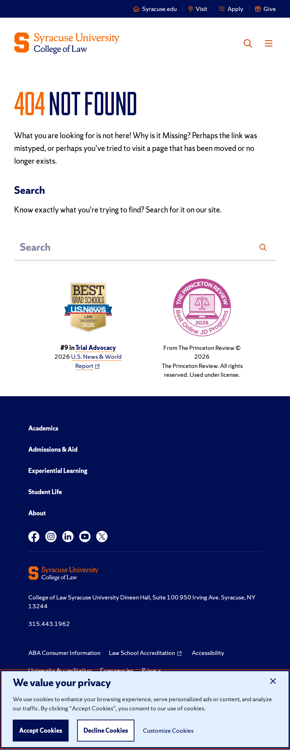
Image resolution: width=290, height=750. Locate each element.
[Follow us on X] (102, 537)
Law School (142, 653)
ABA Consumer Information (64, 653)
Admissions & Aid (52, 449)
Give (269, 9)
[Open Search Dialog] (248, 43)
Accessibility (208, 653)
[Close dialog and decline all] (273, 681)
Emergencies (116, 670)
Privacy (151, 670)
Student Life (45, 492)
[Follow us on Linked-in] (68, 537)
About (37, 513)
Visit (201, 9)
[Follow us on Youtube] (85, 537)
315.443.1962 (49, 624)
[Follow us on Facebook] (34, 537)
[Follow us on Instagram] (51, 537)
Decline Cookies (105, 730)
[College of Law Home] (67, 43)
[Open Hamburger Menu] (268, 43)
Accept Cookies (40, 730)
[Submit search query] (263, 247)
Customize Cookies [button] (168, 730)
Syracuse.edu (159, 9)
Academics (43, 428)
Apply (235, 9)
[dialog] (145, 709)
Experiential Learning (57, 471)
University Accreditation (60, 670)
